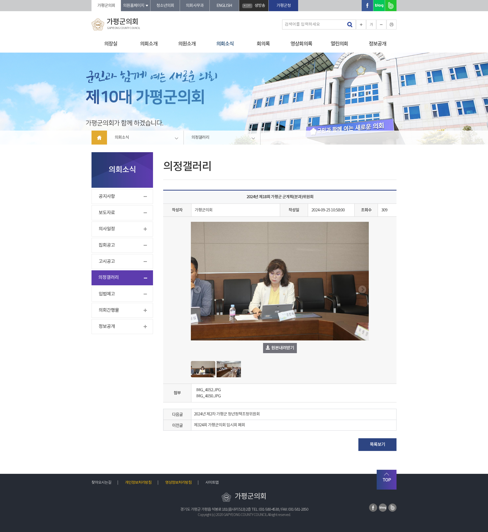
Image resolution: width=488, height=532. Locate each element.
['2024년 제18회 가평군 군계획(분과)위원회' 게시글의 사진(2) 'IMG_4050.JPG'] (229, 369)
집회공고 (107, 245)
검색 (349, 25)
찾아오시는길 (101, 482)
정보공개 (377, 44)
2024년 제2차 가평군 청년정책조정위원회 (227, 414)
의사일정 (107, 229)
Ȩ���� (99, 138)
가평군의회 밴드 (390, 5)
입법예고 (107, 294)
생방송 (255, 5)
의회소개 (148, 44)
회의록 (263, 44)
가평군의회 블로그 (379, 5)
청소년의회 (165, 5)
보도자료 (107, 212)
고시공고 (107, 261)
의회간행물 (109, 310)
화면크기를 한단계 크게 (361, 24)
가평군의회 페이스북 (367, 5)
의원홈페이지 (133, 5)
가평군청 (284, 5)
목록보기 (377, 444)
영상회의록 (301, 44)
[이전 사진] (197, 289)
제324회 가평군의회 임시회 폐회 (219, 425)
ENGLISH (224, 5)
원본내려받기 (282, 348)
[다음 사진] (362, 289)
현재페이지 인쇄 (391, 24)
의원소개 (186, 44)
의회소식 (225, 44)
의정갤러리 (200, 137)
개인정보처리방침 (138, 482)
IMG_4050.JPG (208, 396)
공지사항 (107, 196)
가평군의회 (106, 5)
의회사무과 (195, 5)
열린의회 (339, 44)
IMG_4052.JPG (208, 390)
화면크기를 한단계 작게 (381, 24)
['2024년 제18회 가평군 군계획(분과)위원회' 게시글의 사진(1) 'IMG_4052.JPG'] (203, 369)
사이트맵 (212, 482)
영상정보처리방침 (178, 482)
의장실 (110, 44)
